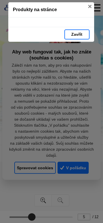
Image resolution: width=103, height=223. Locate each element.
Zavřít (76, 34)
